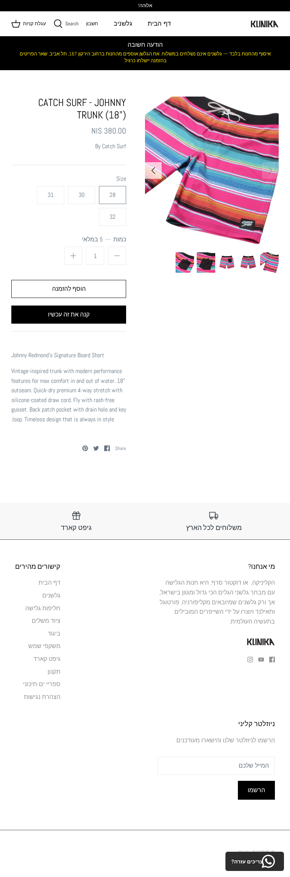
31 (51, 195)
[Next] (153, 170)
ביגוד (54, 633)
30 (82, 195)
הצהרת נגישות (42, 697)
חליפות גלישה (42, 608)
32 (113, 217)
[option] (212, 170)
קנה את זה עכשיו (68, 314)
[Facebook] (272, 659)
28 (113, 195)
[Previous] (270, 170)
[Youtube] (261, 659)
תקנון (54, 672)
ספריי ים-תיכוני (41, 684)
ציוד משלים (46, 621)
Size (121, 179)
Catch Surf (114, 146)
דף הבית (159, 23)
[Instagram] (250, 659)
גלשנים (122, 23)
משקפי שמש (44, 646)
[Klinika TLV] (264, 24)
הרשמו (256, 790)
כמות (104, 239)
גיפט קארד (46, 659)
